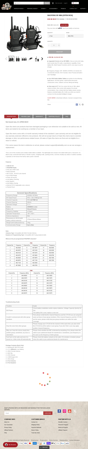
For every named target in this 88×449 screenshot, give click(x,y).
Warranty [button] (39, 116)
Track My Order (35, 432)
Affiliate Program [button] (62, 430)
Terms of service (53, 440)
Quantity (50, 32)
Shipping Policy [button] (54, 116)
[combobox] (29, 3)
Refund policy (34, 440)
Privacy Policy (8, 427)
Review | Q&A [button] (25, 116)
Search (47, 3)
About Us (6, 422)
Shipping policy (64, 440)
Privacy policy (43, 440)
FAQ (5, 432)
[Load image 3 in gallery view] (24, 59)
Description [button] (11, 116)
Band (67, 32)
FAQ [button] (66, 116)
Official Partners (8, 430)
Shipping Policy (35, 424)
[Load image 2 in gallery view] (18, 59)
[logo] (6, 6)
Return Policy (35, 430)
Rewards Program (63, 424)
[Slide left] (6, 59)
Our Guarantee (8, 424)
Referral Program (63, 427)
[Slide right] (42, 59)
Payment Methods (36, 427)
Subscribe (48, 413)
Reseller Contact (62, 422)
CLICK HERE (51, 98)
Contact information (74, 440)
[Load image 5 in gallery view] (37, 59)
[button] (53, 3)
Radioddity (15, 440)
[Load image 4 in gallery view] (30, 59)
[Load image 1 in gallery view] (11, 59)
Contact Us (34, 422)
